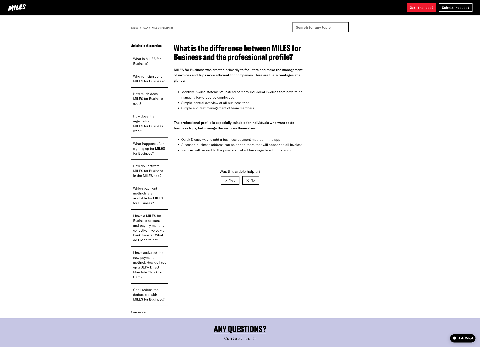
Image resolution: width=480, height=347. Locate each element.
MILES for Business (162, 27)
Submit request (455, 7)
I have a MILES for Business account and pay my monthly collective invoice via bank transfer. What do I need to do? (148, 228)
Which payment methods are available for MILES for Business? (148, 195)
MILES (134, 27)
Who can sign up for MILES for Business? (148, 78)
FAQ (145, 27)
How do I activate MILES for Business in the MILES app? (148, 171)
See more (138, 312)
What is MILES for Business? (147, 61)
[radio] (230, 180)
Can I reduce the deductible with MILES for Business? (148, 295)
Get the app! (421, 7)
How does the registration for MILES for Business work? (148, 123)
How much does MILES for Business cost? (148, 99)
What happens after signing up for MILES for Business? (149, 148)
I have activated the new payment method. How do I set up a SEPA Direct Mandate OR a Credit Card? (149, 265)
